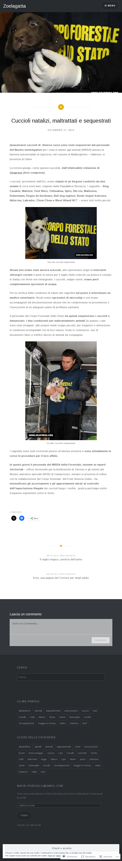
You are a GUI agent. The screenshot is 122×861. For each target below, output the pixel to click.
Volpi (34, 771)
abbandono (24, 710)
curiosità (82, 753)
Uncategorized (26, 723)
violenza (74, 723)
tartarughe (74, 717)
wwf (84, 723)
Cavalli (22, 717)
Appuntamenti (53, 710)
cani (95, 710)
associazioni (71, 710)
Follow (24, 815)
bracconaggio (36, 753)
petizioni (94, 759)
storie (62, 717)
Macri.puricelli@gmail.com (40, 786)
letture (42, 717)
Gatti (32, 717)
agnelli (38, 746)
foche (94, 753)
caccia (85, 710)
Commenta (100, 640)
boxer (22, 753)
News (52, 717)
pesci (83, 759)
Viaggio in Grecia (47, 723)
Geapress (16, 172)
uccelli (87, 717)
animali (38, 710)
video (62, 723)
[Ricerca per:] (61, 677)
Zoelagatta (14, 6)
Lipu (63, 759)
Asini (77, 746)
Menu (111, 5)
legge (44, 759)
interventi (32, 759)
